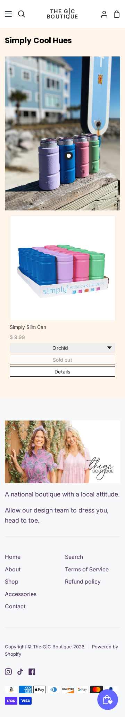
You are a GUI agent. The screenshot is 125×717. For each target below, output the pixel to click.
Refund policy (83, 581)
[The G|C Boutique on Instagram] (8, 671)
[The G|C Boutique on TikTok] (20, 671)
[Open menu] (6, 14)
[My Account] (101, 14)
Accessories (20, 594)
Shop (11, 581)
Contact (15, 606)
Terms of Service (87, 569)
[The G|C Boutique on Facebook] (31, 671)
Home (12, 556)
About (12, 569)
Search (74, 556)
